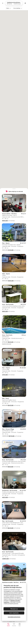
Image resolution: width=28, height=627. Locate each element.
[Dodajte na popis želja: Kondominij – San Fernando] (24, 472)
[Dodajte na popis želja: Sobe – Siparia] (24, 256)
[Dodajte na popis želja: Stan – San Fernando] (24, 503)
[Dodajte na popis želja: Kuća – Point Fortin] (24, 317)
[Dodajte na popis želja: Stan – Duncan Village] (24, 411)
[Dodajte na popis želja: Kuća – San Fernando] (24, 286)
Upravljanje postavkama (14, 617)
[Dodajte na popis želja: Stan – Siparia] (24, 225)
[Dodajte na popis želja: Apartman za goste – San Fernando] (24, 564)
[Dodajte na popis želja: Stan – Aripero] (24, 350)
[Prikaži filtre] (25, 3)
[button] (5, 220)
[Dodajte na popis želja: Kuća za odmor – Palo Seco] (24, 196)
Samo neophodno (14, 613)
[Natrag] (2, 3)
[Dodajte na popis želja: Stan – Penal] (24, 380)
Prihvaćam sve (14, 609)
